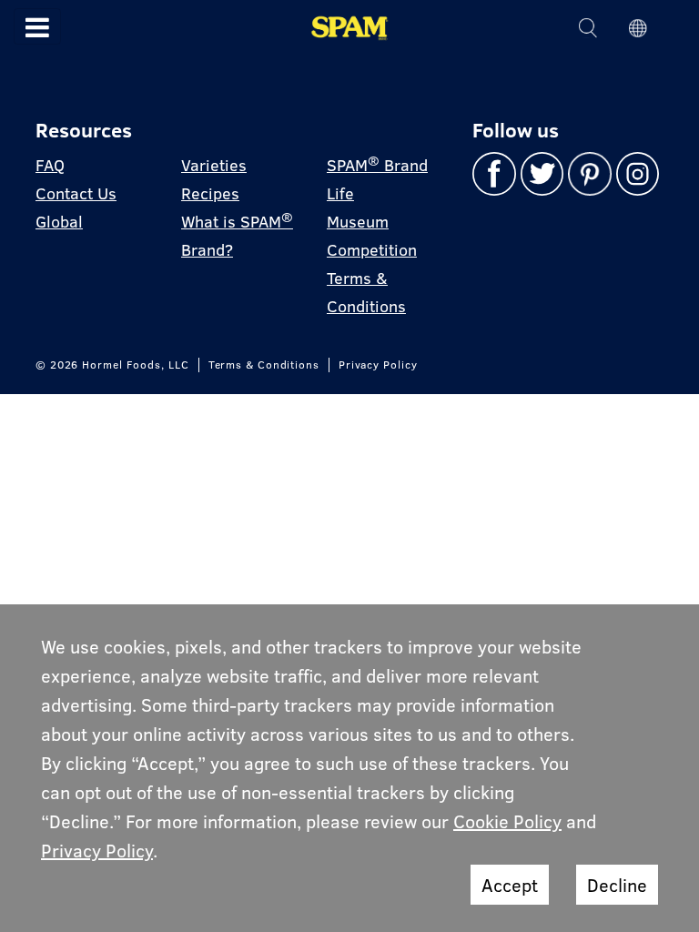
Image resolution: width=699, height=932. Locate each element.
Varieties (214, 165)
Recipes (210, 193)
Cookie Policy (507, 821)
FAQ (50, 165)
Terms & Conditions (263, 365)
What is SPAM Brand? (237, 234)
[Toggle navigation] (37, 26)
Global (59, 221)
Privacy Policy (378, 365)
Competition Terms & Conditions (372, 278)
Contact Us (75, 193)
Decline (617, 884)
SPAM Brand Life (377, 178)
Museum (358, 221)
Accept (509, 884)
